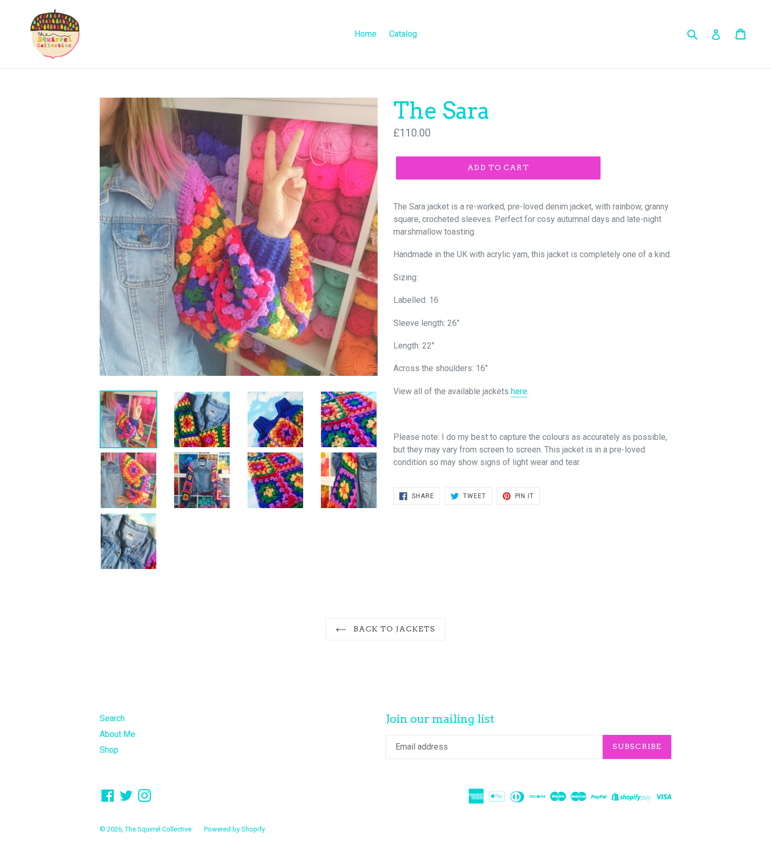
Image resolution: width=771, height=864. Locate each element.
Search (112, 718)
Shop (109, 750)
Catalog (403, 34)
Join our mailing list (439, 718)
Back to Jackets (393, 629)
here (519, 391)
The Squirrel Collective (158, 829)
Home (366, 34)
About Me (117, 734)
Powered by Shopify (234, 829)
